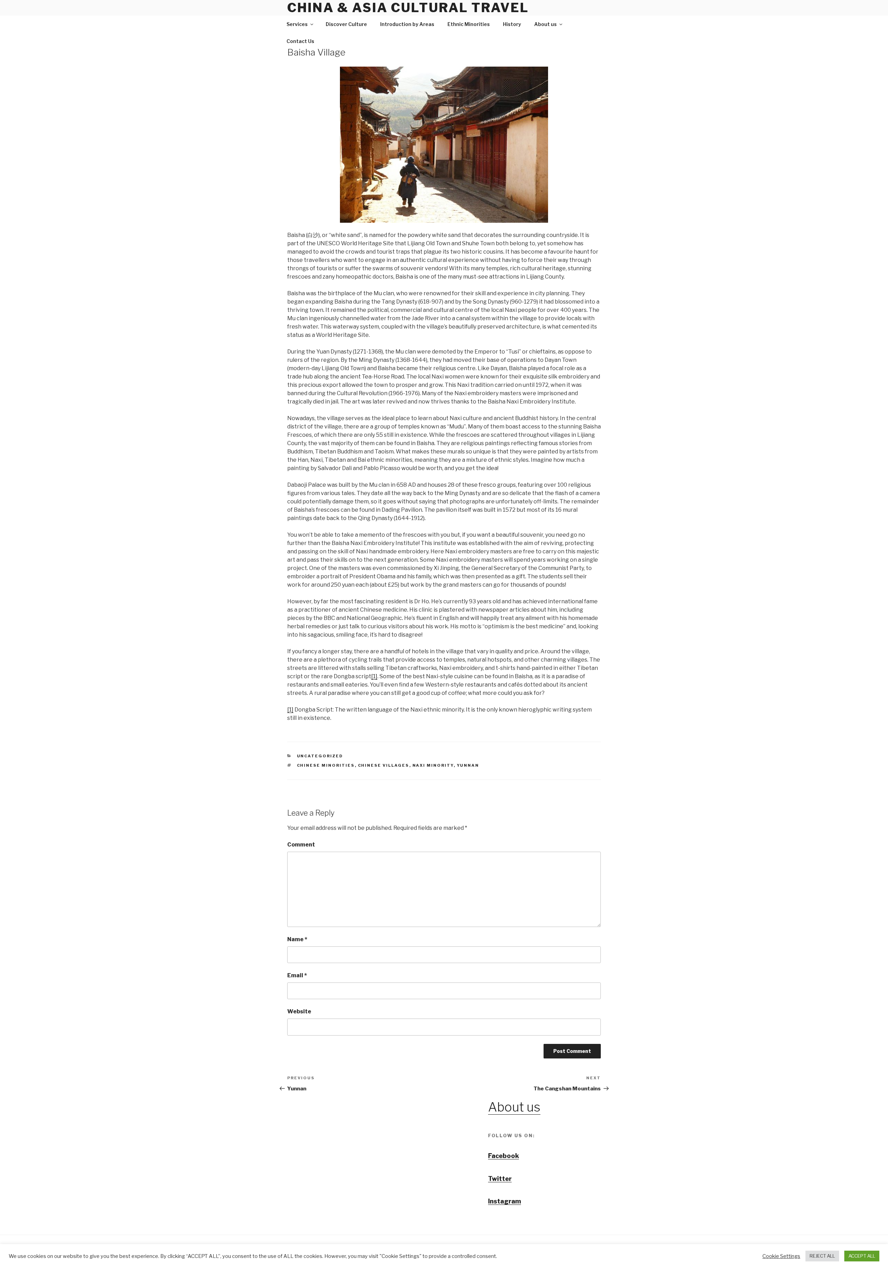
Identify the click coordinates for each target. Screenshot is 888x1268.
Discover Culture (346, 24)
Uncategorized (320, 756)
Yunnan (468, 765)
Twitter (500, 1178)
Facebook (503, 1155)
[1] (374, 676)
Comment (301, 844)
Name (297, 939)
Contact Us (300, 41)
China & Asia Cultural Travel (408, 7)
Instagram (504, 1201)
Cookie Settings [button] (781, 1256)
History (512, 24)
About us (545, 24)
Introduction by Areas (407, 24)
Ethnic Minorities (468, 24)
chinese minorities (326, 765)
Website (299, 1011)
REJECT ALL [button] (822, 1256)
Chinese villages (383, 765)
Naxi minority (433, 765)
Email (297, 975)
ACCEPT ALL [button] (861, 1256)
